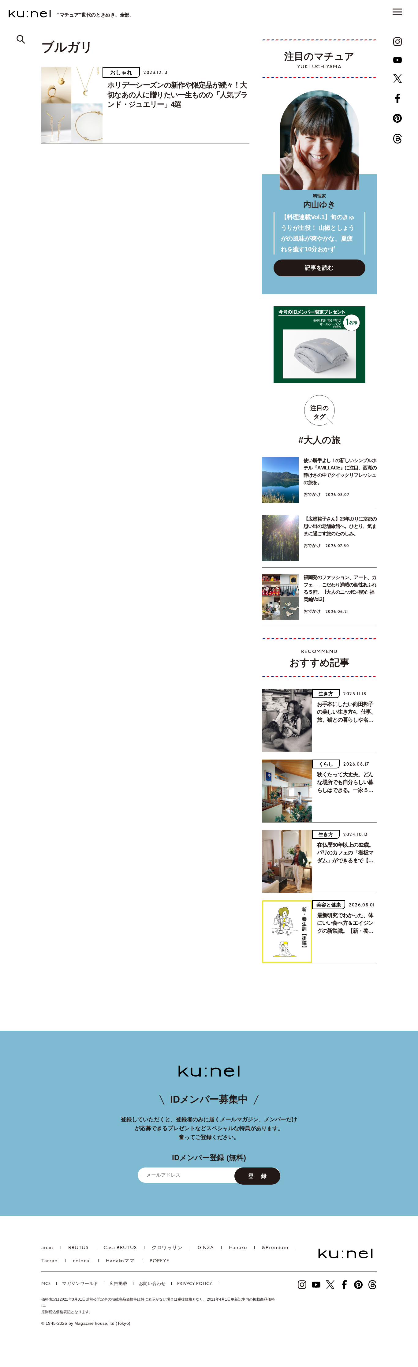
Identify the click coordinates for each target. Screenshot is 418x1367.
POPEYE (160, 1261)
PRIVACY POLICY (194, 1284)
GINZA (206, 1248)
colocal (82, 1261)
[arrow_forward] (397, 41)
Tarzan (49, 1261)
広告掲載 (119, 1284)
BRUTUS (78, 1248)
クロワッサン (167, 1248)
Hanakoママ (120, 1261)
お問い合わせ (152, 1284)
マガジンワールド (80, 1284)
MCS (46, 1284)
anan (47, 1248)
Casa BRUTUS (120, 1248)
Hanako (238, 1248)
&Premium (275, 1248)
